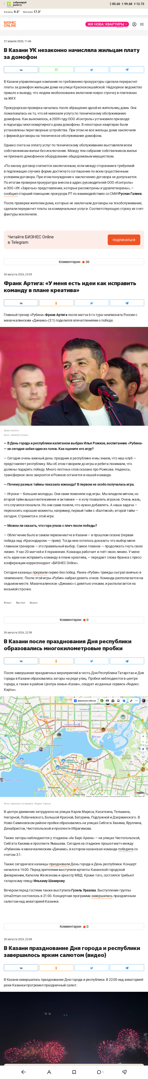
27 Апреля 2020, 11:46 (17, 41)
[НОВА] (106, 24)
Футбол (21, 602)
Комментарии (74, 262)
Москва (28, 11)
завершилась (102, 896)
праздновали (59, 864)
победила (125, 849)
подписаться (124, 240)
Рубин (34, 602)
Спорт (8, 602)
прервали (40, 572)
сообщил (11, 194)
